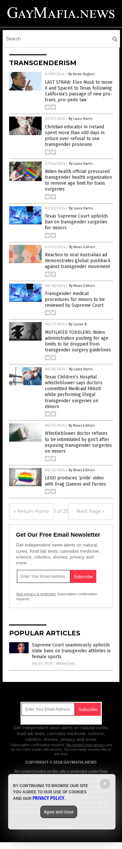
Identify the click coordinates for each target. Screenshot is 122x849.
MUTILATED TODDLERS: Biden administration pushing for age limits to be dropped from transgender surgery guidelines (78, 341)
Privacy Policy (48, 798)
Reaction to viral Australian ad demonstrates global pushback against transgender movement (78, 260)
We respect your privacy (85, 745)
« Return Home (31, 511)
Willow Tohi (65, 663)
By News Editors (82, 247)
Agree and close (59, 811)
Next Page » (90, 511)
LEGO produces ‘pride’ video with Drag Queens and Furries (75, 481)
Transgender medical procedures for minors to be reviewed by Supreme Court (75, 299)
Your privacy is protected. (36, 594)
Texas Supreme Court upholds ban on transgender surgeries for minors (76, 222)
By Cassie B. (78, 324)
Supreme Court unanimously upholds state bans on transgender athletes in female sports (71, 650)
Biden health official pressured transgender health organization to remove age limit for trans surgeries (78, 180)
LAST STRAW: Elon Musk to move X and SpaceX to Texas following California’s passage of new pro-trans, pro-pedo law (79, 91)
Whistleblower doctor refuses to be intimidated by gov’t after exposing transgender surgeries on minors (78, 442)
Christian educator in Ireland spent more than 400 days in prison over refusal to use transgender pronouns (74, 136)
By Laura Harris (80, 119)
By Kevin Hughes (81, 74)
